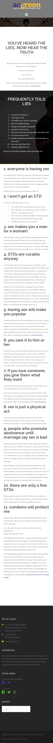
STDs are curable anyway (20, 123)
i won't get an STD (17, 118)
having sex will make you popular (23, 126)
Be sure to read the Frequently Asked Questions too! (23, 151)
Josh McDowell (36, 335)
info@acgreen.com (12, 641)
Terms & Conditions (9, 739)
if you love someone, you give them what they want (30, 132)
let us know (36, 86)
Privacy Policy (22, 739)
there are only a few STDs (20, 144)
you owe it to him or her (19, 129)
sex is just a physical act (20, 135)
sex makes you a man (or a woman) (24, 120)
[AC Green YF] (26, 6)
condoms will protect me (20, 147)
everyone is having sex (19, 115)
